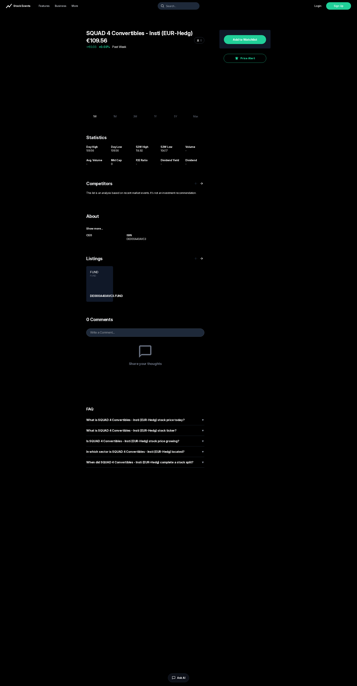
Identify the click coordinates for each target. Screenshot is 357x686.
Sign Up (338, 5)
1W (95, 116)
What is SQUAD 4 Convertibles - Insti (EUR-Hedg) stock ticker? (145, 430)
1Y (155, 116)
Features (44, 5)
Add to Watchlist (245, 39)
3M (135, 116)
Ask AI (181, 677)
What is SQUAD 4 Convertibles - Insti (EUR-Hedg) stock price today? (145, 420)
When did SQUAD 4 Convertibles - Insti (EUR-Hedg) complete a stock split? (145, 462)
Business (60, 5)
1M (115, 116)
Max (195, 116)
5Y (175, 116)
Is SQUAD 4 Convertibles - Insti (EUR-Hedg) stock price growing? (145, 441)
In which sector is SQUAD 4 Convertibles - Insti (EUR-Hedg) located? (145, 451)
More (75, 5)
